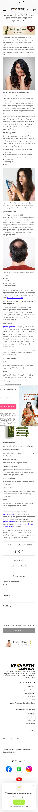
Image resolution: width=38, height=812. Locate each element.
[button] (32, 718)
